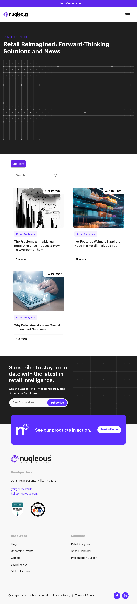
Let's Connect (68, 3)
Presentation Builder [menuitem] (84, 558)
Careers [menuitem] (15, 558)
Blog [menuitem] (14, 544)
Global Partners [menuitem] (20, 571)
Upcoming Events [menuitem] (22, 551)
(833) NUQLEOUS (21, 489)
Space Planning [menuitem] (81, 551)
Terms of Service (85, 595)
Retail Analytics (25, 233)
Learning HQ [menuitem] (19, 564)
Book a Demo (109, 429)
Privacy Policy (61, 595)
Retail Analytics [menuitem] (80, 544)
